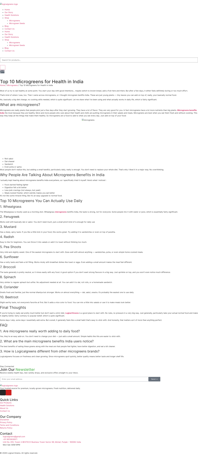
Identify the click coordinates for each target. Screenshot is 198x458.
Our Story (9, 12)
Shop (7, 18)
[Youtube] (8, 392)
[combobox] (99, 60)
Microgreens (14, 20)
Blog (6, 26)
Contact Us (9, 29)
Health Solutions (12, 15)
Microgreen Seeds (17, 23)
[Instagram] (3, 392)
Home (7, 9)
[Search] (2, 67)
